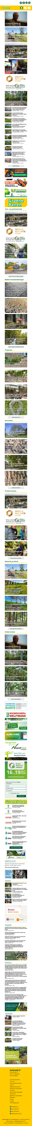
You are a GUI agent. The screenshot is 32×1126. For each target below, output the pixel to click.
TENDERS (8, 925)
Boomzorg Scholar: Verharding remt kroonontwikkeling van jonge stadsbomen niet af (19, 108)
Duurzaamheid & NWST (16, 1083)
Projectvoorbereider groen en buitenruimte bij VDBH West (19, 826)
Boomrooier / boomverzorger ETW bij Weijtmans (19, 821)
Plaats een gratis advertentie (12, 867)
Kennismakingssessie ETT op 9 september (19, 883)
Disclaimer (12, 1097)
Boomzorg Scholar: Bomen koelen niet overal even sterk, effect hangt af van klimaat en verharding (19, 160)
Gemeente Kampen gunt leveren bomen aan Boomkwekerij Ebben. (15, 933)
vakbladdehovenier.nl (19, 1121)
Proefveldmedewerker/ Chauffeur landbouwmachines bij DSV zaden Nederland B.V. (19, 832)
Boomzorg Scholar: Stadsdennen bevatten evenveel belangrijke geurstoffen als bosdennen (15, 481)
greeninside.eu (19, 1123)
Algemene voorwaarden (16, 1095)
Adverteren (13, 1094)
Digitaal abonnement (15, 1086)
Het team (12, 1090)
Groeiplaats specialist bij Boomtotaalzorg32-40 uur (18, 806)
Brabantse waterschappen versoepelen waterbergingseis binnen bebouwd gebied (19, 119)
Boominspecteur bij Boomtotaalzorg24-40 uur (18, 811)
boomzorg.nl (9, 1121)
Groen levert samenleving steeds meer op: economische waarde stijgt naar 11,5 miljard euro (15, 692)
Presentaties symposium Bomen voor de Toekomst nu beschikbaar (16, 395)
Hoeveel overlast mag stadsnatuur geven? (17, 147)
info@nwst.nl (15, 1106)
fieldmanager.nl (6, 1119)
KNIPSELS (8, 962)
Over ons (12, 1081)
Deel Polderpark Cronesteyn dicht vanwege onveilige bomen (19, 130)
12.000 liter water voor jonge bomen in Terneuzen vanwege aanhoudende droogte (15, 37)
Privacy (12, 1099)
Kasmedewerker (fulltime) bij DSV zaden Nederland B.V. (19, 837)
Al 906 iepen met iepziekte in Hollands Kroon (18, 141)
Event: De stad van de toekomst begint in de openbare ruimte (19, 900)
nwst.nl (26, 1123)
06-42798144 (15, 1111)
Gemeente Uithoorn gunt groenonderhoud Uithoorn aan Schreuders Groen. (15, 937)
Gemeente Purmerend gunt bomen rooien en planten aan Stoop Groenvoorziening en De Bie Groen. (16, 928)
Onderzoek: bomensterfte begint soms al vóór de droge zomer (16, 102)
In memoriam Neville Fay (13, 23)
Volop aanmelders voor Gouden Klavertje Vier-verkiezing (15, 86)
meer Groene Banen (16, 847)
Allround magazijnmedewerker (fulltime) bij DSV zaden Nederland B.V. (19, 842)
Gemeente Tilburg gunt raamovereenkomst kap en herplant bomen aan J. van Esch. (15, 941)
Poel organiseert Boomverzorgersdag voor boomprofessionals (13, 535)
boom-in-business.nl (9, 1123)
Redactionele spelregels (16, 1092)
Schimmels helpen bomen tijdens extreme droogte (15, 325)
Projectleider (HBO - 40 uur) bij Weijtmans (19, 816)
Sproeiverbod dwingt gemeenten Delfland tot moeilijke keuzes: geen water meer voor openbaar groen (19, 1022)
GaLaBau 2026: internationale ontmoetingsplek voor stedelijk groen (19, 889)
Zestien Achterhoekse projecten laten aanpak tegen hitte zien (19, 114)
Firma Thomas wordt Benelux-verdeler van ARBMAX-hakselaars (16, 270)
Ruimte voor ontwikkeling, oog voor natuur (15, 254)
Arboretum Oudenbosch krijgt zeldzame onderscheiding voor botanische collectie (19, 136)
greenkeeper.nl (15, 1119)
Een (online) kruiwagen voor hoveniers (14, 552)
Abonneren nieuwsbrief (16, 1088)
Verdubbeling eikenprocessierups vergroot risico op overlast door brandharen (15, 410)
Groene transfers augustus (14, 71)
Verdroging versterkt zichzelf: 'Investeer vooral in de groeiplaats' (16, 309)
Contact (12, 1085)
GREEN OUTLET (10, 861)
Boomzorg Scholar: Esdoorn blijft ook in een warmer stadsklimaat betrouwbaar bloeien (18, 153)
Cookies (12, 1101)
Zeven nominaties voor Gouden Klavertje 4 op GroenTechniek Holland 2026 (15, 53)
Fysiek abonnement (15, 1079)
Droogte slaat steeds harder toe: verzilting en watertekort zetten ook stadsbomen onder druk (16, 340)
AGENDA (8, 881)
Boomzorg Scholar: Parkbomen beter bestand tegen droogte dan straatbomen (16, 465)
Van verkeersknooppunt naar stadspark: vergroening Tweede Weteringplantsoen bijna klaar (15, 378)
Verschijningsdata (14, 1102)
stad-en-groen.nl (24, 1119)
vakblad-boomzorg (16, 1113)
